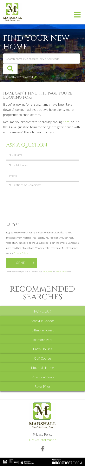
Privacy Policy (20, 253)
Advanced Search (19, 77)
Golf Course (42, 358)
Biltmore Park (42, 339)
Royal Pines (42, 386)
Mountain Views (42, 377)
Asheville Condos (42, 321)
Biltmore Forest (42, 330)
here (66, 122)
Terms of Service (61, 272)
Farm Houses (42, 349)
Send (21, 262)
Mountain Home (42, 367)
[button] (10, 69)
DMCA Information (42, 440)
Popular (42, 311)
